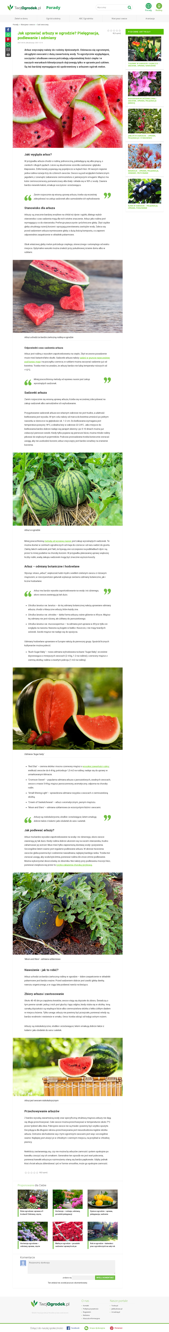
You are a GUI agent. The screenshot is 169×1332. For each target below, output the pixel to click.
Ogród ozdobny (53, 18)
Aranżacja (150, 18)
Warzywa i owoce (119, 18)
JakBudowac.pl (116, 1309)
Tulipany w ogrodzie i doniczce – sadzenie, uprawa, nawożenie (144, 64)
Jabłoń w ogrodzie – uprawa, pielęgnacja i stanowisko (142, 137)
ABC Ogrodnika (86, 18)
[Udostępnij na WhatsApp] (8, 34)
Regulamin (87, 1312)
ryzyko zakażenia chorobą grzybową (74, 865)
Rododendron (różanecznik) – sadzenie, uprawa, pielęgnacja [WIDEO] (142, 100)
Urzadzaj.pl (115, 1312)
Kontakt (86, 1305)
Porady (148, 10)
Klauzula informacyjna (91, 1318)
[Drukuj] (8, 54)
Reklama (86, 1315)
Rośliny (159, 10)
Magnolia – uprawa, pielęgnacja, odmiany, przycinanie (143, 172)
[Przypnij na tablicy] (8, 39)
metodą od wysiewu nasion (57, 541)
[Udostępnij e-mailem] (8, 49)
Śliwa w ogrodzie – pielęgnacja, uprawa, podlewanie (143, 207)
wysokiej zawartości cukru (96, 766)
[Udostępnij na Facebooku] (8, 29)
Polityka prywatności (90, 1309)
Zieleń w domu (21, 18)
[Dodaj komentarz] (8, 44)
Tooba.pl (114, 1305)
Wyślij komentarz (105, 1278)
